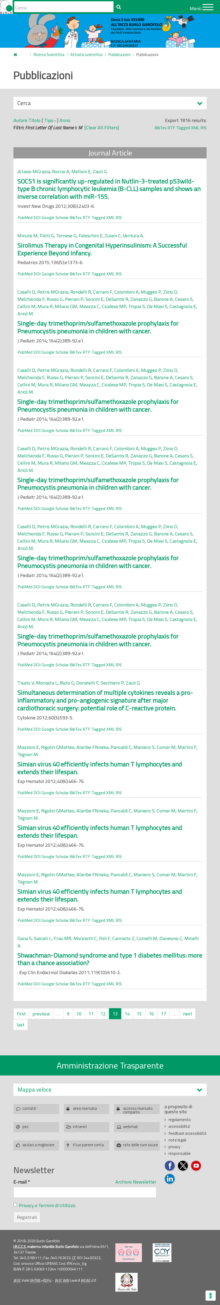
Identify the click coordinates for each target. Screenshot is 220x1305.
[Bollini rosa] (128, 1252)
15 (139, 1013)
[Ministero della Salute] (126, 1282)
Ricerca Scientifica (49, 54)
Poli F (104, 938)
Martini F (187, 747)
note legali (177, 1140)
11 (91, 1013)
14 (127, 1013)
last (20, 1024)
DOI (37, 217)
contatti (29, 1108)
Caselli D (26, 291)
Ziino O (170, 291)
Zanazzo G (141, 299)
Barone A (163, 299)
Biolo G (67, 682)
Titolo (34, 120)
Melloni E (81, 171)
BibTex (160, 127)
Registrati (27, 1217)
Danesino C (170, 938)
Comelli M (147, 938)
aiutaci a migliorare (38, 1145)
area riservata (85, 1108)
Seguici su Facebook (170, 1166)
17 (163, 1013)
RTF (171, 127)
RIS (203, 127)
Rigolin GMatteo (57, 747)
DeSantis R (117, 299)
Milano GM (66, 306)
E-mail (21, 1181)
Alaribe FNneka (92, 747)
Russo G (55, 299)
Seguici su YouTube (196, 1166)
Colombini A (126, 291)
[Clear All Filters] (101, 127)
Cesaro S (184, 299)
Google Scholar (55, 217)
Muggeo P (151, 291)
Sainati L (43, 938)
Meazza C (89, 306)
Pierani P (74, 299)
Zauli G (100, 171)
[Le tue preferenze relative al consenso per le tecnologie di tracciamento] (211, 1296)
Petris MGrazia (52, 291)
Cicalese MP (114, 306)
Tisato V (25, 682)
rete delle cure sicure (140, 1145)
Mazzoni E (28, 747)
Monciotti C (85, 938)
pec (25, 1126)
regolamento (179, 1120)
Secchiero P (112, 682)
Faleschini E (90, 235)
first (21, 1013)
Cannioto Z (123, 938)
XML (195, 127)
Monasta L (47, 682)
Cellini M (26, 306)
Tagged (183, 127)
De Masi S (157, 306)
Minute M (27, 235)
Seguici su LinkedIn (170, 1179)
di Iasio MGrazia (33, 171)
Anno (65, 120)
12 (103, 1013)
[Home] (6, 7)
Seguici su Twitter (183, 1166)
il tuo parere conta (88, 1145)
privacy (174, 1147)
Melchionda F (31, 299)
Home (18, 55)
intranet (80, 1126)
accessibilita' (179, 1126)
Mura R (45, 306)
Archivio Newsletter (135, 1181)
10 (79, 1013)
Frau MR (62, 938)
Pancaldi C (121, 747)
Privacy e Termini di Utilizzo (47, 1205)
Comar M (166, 747)
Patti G (47, 235)
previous (41, 1013)
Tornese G (66, 235)
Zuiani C (113, 235)
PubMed (24, 217)
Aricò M (25, 313)
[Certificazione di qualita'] (162, 1252)
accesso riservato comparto (138, 1109)
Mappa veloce (35, 1089)
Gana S (24, 938)
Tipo (48, 120)
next (187, 1013)
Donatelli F (87, 682)
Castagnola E (183, 306)
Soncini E (94, 299)
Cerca (24, 104)
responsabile (179, 1153)
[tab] (110, 1089)
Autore (20, 120)
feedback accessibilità (187, 1133)
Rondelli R (80, 291)
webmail (130, 1126)
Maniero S (144, 747)
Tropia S (136, 306)
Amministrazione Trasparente (110, 1065)
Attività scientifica (86, 54)
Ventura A (133, 235)
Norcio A (60, 171)
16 (151, 1013)
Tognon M (27, 754)
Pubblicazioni (119, 54)
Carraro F (102, 291)
